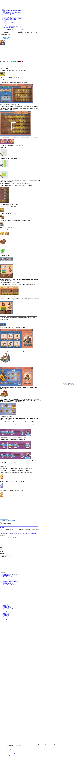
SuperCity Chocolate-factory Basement (16, 518)
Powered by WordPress (4, 755)
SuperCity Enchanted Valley (8, 608)
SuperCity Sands (6, 616)
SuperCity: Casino (5, 25)
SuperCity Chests (6, 606)
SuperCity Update (6, 619)
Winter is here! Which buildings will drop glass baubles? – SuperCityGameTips (21, 533)
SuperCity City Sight (6, 37)
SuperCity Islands (6, 613)
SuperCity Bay (6, 605)
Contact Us (4, 11)
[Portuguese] (7, 555)
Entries (11, 750)
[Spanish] (9, 555)
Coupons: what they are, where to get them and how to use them (14, 12)
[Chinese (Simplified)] (1, 555)
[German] (4, 555)
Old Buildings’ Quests (6, 20)
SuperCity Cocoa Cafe (4, 519)
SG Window (15, 755)
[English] (3, 555)
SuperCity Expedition (7, 609)
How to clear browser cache (7, 15)
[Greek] (5, 555)
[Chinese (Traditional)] (2, 555)
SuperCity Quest (5, 38)
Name (1, 547)
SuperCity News (6, 614)
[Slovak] (8, 555)
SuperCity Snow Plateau (7, 617)
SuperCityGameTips (7, 2)
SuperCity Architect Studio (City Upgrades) (10, 22)
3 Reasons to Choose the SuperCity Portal (10, 8)
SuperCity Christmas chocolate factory (31, 518)
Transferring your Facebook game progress (10, 27)
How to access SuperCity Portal (8, 14)
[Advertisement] (20, 53)
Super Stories (4, 21)
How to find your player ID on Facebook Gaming (11, 18)
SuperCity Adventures (7, 604)
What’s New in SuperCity (8, 576)
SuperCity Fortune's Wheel (8, 611)
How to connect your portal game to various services (12, 17)
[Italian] (6, 555)
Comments (12, 751)
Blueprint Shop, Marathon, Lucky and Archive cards (12, 10)
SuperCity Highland (7, 612)
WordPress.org (12, 753)
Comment (2, 545)
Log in (10, 749)
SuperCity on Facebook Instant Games (9, 23)
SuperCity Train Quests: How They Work (11, 580)
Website (1, 551)
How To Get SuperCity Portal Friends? (9, 19)
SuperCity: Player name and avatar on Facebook (11, 26)
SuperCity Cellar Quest (4, 518)
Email (1, 549)
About (3, 9)
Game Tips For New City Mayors (8, 13)
